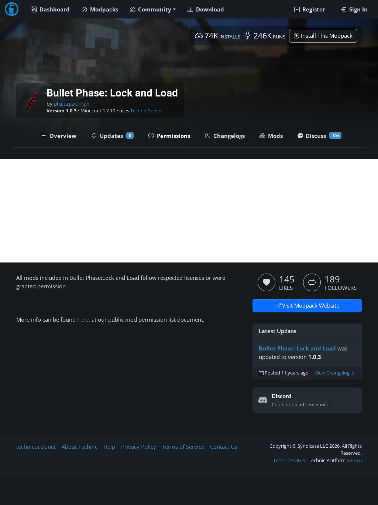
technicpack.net (36, 446)
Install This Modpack (326, 35)
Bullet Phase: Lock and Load (297, 348)
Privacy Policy (138, 446)
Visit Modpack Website (310, 305)
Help (109, 446)
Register (313, 9)
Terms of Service (183, 446)
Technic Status (289, 460)
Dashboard (54, 9)
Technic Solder (146, 111)
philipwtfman (71, 104)
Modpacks (103, 9)
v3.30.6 (354, 460)
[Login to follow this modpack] (312, 282)
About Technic (79, 446)
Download (209, 9)
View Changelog (333, 373)
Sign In (358, 9)
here (82, 319)
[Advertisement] (189, 210)
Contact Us (223, 446)
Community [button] (154, 9)
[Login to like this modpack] (266, 282)
